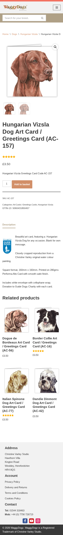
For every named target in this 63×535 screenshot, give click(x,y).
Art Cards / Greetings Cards (25, 205)
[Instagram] (38, 520)
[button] (55, 47)
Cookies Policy (13, 498)
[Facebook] (25, 520)
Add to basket (22, 184)
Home (5, 34)
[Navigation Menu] (57, 7)
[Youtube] (31, 520)
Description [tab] (9, 224)
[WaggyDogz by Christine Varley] (14, 7)
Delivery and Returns (16, 487)
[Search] (42, 18)
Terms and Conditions (16, 492)
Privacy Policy (12, 481)
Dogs (14, 34)
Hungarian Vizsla (29, 34)
